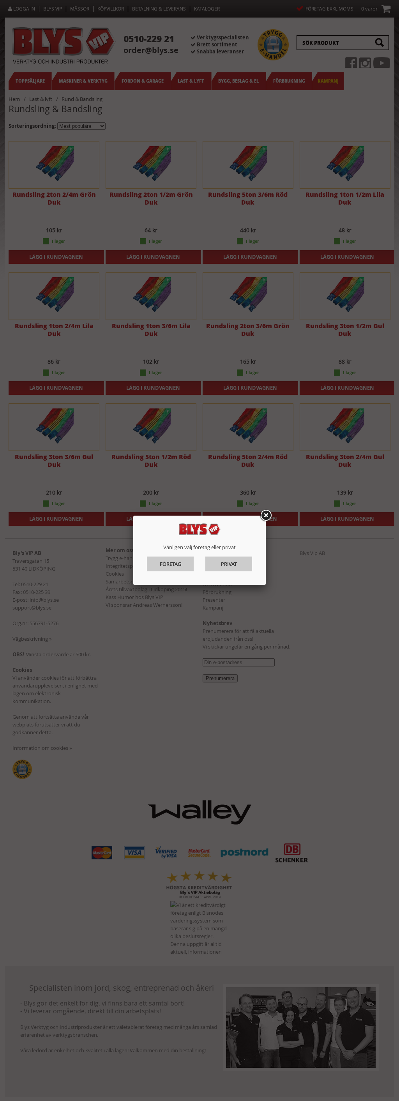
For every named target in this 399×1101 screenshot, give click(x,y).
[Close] (266, 516)
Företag (170, 563)
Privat (229, 563)
